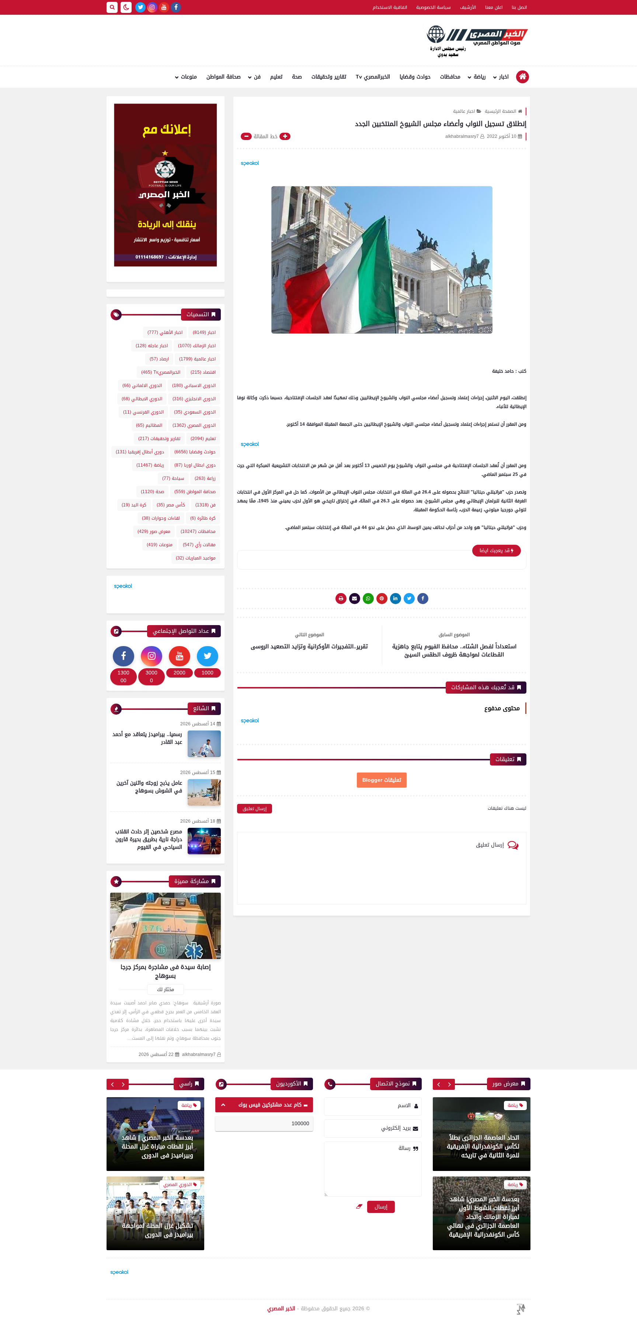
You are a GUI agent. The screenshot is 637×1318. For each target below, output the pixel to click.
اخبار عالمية (464, 111)
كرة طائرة (203, 518)
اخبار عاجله (152, 346)
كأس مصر (171, 505)
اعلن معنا (493, 7)
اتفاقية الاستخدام (390, 7)
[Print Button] (341, 598)
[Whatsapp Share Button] (368, 598)
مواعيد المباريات (196, 558)
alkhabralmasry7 (199, 1055)
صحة (297, 77)
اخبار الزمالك (197, 346)
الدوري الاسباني (194, 385)
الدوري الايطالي (142, 399)
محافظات (450, 77)
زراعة (205, 478)
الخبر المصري (281, 1309)
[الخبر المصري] (475, 40)
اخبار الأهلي (164, 332)
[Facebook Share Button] (422, 598)
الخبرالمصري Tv (373, 77)
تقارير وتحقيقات (328, 77)
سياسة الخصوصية (433, 7)
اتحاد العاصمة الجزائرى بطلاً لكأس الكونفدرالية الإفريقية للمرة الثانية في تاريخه (483, 1146)
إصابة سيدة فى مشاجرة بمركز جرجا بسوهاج (166, 971)
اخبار (504, 77)
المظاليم (149, 425)
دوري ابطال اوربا (195, 465)
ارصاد (159, 359)
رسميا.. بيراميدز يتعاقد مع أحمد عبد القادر (147, 738)
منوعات (189, 77)
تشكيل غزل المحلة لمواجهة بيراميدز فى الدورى (157, 1230)
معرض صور (154, 531)
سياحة (173, 478)
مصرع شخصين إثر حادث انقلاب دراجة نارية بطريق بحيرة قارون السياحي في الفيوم (148, 839)
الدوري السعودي (195, 412)
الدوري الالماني (142, 385)
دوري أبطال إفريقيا (140, 452)
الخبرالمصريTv (160, 372)
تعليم (276, 77)
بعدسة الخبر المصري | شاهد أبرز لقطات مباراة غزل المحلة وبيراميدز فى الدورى (157, 1146)
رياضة (480, 77)
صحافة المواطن (223, 77)
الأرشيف (468, 7)
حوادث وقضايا (415, 77)
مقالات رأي (199, 545)
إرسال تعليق (255, 809)
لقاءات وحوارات (161, 518)
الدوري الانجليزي (194, 399)
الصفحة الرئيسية (500, 111)
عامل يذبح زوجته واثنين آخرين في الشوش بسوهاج (149, 787)
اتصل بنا (519, 7)
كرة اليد (134, 505)
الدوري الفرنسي (143, 412)
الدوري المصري (194, 425)
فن (257, 77)
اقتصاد (203, 372)
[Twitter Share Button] (409, 598)
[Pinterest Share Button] (395, 598)
